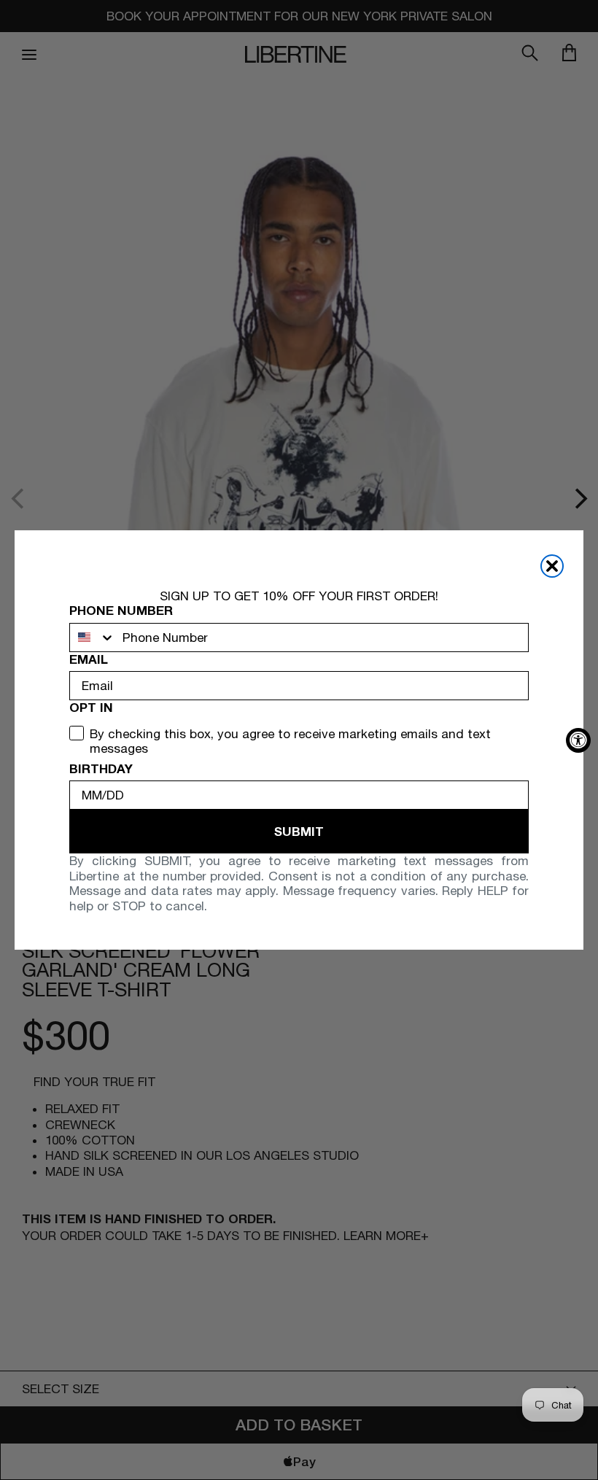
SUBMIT (299, 831)
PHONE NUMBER (121, 610)
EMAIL (88, 659)
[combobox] (92, 637)
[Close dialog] (552, 566)
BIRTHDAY (101, 769)
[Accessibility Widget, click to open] (578, 740)
